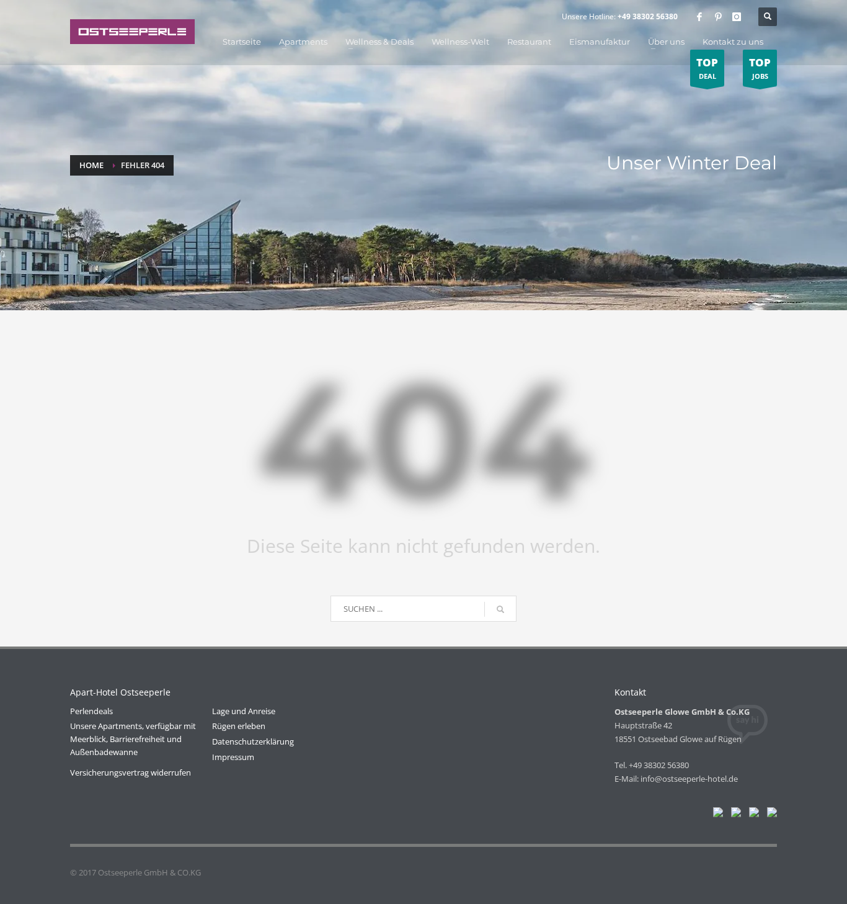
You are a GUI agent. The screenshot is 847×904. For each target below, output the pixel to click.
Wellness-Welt (460, 42)
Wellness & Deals (379, 42)
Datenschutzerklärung (253, 741)
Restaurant (529, 42)
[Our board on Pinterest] (751, 814)
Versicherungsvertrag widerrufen (130, 772)
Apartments (303, 42)
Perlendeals (91, 711)
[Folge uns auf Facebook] (715, 814)
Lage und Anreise (243, 711)
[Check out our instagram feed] (769, 814)
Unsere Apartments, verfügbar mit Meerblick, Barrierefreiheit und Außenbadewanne (133, 739)
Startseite (242, 42)
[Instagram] (736, 16)
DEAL (707, 68)
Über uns (666, 42)
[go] (500, 609)
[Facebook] (699, 16)
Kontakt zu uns (733, 42)
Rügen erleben (238, 726)
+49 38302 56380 (648, 16)
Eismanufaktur (599, 42)
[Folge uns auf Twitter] (733, 814)
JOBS (760, 68)
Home (91, 165)
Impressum (233, 757)
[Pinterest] (718, 16)
